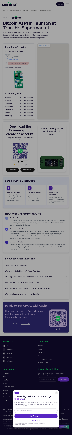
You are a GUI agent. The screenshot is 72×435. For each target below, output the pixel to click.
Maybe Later (36, 420)
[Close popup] (56, 392)
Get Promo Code (36, 416)
